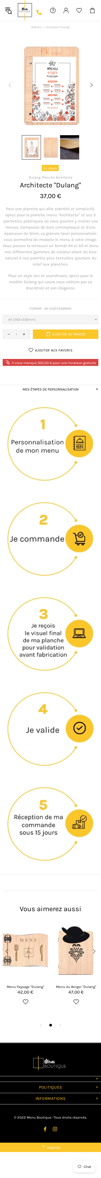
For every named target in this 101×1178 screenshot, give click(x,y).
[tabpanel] (25, 970)
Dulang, (35, 177)
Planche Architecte (57, 177)
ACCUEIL (36, 27)
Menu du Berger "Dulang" (76, 987)
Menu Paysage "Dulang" (25, 987)
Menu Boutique (24, 10)
